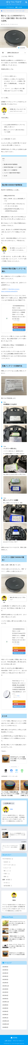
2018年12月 (5, 1021)
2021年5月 (5, 992)
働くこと (7, 870)
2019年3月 (5, 1014)
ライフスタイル (10, 7)
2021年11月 (5, 986)
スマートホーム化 (12, 776)
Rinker (18, 320)
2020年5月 (5, 998)
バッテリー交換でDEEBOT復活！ (12, 172)
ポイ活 (6, 882)
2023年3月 (5, 973)
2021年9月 (5, 989)
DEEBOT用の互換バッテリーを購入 (13, 167)
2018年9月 (5, 1027)
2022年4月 (5, 982)
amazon (7, 862)
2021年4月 (5, 995)
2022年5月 (5, 979)
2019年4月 (5, 1011)
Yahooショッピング (18, 329)
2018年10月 (5, 1024)
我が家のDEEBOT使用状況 (10, 164)
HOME (14, 1038)
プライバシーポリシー (18, 1040)
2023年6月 (5, 966)
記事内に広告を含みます (13, 52)
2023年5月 (5, 970)
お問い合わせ (8, 1040)
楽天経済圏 (8, 885)
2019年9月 (5, 1005)
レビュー (7, 867)
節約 (6, 876)
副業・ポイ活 (18, 7)
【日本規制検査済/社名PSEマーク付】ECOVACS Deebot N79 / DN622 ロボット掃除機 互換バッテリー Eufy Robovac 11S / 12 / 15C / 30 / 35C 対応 (18, 312)
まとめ (5, 175)
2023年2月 (5, 976)
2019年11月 (5, 1001)
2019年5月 (5, 1008)
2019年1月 (5, 1017)
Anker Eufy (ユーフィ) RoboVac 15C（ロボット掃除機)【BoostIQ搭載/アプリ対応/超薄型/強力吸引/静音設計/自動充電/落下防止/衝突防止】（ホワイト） (19, 687)
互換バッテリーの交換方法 (10, 170)
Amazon (16, 324)
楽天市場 (16, 327)
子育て (6, 873)
